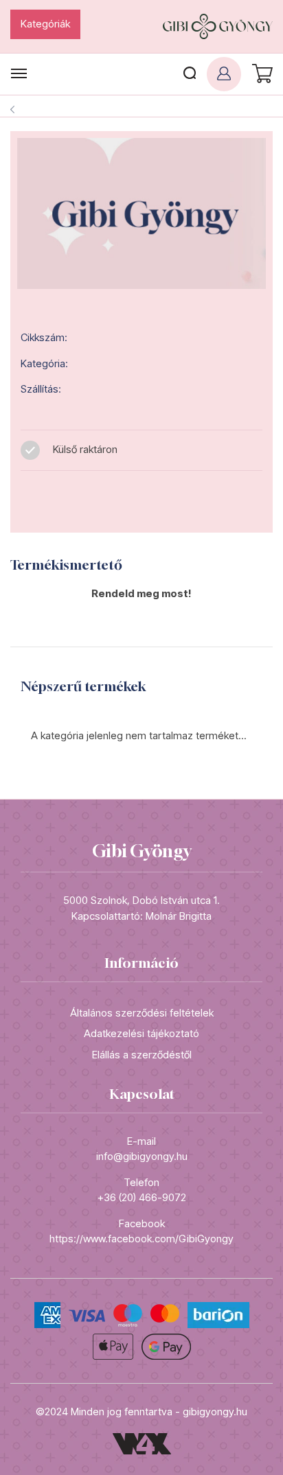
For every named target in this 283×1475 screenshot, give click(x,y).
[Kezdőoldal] (218, 26)
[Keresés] (189, 74)
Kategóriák (45, 23)
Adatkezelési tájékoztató (141, 1033)
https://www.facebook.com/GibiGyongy (141, 1238)
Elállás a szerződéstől (142, 1054)
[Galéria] (141, 213)
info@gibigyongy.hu (142, 1156)
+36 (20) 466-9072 (142, 1197)
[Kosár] (260, 74)
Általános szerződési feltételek (142, 1012)
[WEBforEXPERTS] (142, 1443)
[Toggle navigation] (18, 73)
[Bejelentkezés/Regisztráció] (224, 74)
